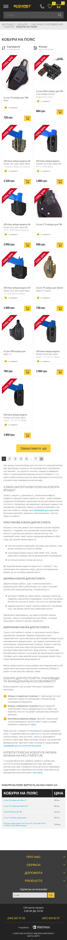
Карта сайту (33, 936)
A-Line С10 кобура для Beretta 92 (16, 806)
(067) (51, 918)
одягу (33, 724)
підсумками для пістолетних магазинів (22, 746)
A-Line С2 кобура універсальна (15, 818)
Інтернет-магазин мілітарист (39, 933)
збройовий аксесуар (43, 510)
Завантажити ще (33, 448)
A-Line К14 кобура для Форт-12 (15, 800)
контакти (38, 772)
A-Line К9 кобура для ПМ (13, 812)
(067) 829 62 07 (42, 6)
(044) (16, 918)
